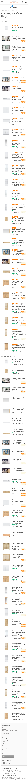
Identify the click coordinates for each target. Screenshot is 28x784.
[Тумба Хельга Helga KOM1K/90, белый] (6, 121)
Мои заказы (5, 749)
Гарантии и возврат (6, 743)
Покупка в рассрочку (7, 740)
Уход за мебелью (6, 733)
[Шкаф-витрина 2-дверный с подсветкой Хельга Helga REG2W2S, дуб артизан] (6, 306)
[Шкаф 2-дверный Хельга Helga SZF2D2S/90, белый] (6, 156)
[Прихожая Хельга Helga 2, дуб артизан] (6, 261)
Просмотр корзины (6, 748)
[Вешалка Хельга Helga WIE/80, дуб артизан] (6, 218)
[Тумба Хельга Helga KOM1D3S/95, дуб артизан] (6, 283)
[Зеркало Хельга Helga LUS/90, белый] (6, 58)
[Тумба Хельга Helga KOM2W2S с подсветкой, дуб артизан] (6, 547)
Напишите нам (9, 756)
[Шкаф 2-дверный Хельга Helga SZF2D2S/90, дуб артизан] (6, 623)
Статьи (4, 735)
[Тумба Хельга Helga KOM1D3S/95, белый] (6, 110)
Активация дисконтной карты (9, 751)
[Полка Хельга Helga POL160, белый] (6, 69)
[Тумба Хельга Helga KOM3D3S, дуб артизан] (6, 295)
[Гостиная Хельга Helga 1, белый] (6, 38)
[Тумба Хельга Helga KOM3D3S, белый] (6, 132)
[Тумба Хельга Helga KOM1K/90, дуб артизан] (6, 535)
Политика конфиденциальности (9, 730)
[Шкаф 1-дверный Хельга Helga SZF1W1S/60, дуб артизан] (6, 601)
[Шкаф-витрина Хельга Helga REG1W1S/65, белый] (6, 207)
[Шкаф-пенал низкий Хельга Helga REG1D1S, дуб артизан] (6, 347)
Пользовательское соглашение (9, 732)
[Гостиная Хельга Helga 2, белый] (6, 48)
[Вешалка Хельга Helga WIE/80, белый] (6, 27)
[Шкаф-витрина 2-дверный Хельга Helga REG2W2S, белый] (6, 182)
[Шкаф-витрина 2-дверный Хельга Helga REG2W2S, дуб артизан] (6, 320)
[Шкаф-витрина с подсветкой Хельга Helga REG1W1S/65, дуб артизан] (6, 333)
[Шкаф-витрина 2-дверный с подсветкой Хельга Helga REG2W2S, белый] (6, 168)
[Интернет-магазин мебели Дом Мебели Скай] (14, 2)
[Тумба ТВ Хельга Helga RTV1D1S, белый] (6, 99)
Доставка (4, 741)
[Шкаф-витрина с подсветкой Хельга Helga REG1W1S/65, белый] (6, 193)
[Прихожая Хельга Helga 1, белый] (6, 79)
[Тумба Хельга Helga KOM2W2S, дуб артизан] (6, 557)
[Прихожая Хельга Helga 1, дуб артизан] (6, 252)
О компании (5, 727)
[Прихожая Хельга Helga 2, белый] (6, 88)
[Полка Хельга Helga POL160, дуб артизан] (6, 242)
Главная (3, 10)
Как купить (4, 729)
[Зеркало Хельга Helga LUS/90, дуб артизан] (6, 231)
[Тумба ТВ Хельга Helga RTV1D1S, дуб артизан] (6, 272)
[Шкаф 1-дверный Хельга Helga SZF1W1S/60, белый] (6, 143)
